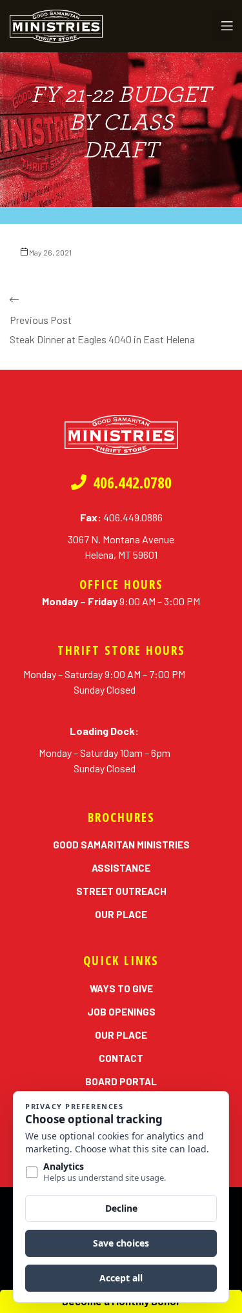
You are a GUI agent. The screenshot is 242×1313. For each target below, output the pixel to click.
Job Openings (121, 1011)
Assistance (121, 868)
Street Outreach (121, 891)
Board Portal (121, 1081)
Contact (121, 1058)
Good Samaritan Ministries (121, 844)
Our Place (121, 914)
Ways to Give (121, 988)
